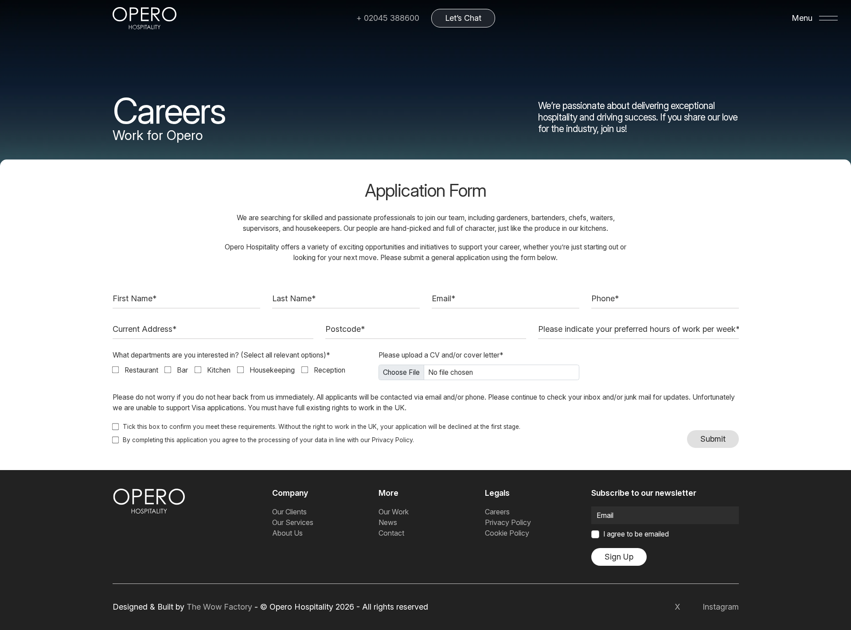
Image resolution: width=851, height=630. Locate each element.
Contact (391, 533)
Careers (497, 511)
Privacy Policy (392, 439)
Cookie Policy (507, 533)
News (388, 522)
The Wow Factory (219, 606)
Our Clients (289, 511)
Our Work (394, 511)
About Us (287, 533)
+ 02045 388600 (387, 18)
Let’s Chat (463, 18)
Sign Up (619, 556)
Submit (713, 438)
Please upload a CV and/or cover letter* (441, 355)
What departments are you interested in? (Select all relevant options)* (221, 355)
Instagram (721, 606)
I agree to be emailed (636, 534)
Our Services (292, 522)
